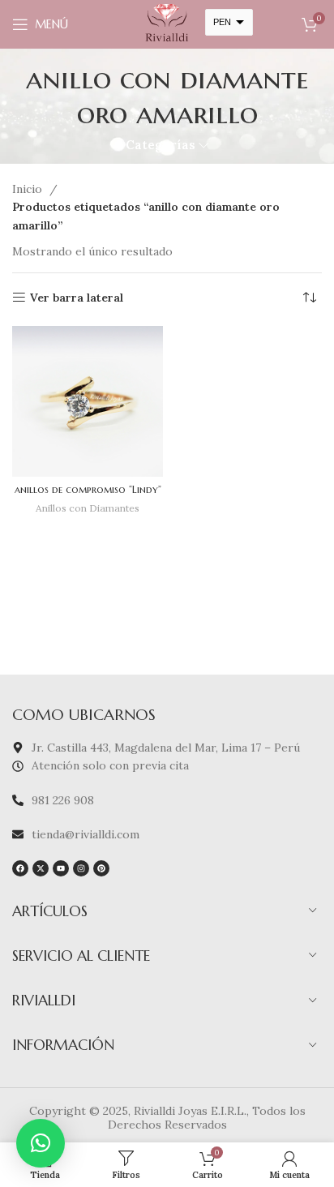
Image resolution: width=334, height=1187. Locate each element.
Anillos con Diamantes (87, 508)
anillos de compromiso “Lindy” (88, 489)
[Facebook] (20, 868)
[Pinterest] (101, 868)
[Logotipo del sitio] (167, 23)
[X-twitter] (40, 868)
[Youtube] (61, 868)
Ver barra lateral (76, 298)
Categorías (160, 145)
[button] (40, 1143)
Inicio (28, 189)
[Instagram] (81, 868)
